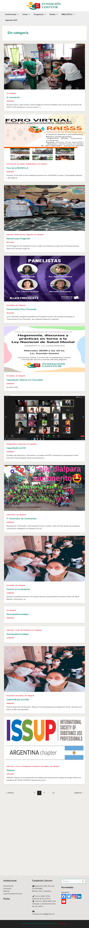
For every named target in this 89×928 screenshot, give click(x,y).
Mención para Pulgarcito (18, 238)
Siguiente (79, 792)
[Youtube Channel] (63, 901)
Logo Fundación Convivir (12, 893)
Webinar (10, 770)
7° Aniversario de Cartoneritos (21, 518)
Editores (6, 891)
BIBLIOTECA (67, 14)
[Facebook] (63, 896)
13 (53, 792)
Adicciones (10, 630)
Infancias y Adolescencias (15, 235)
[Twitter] (69, 896)
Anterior (9, 792)
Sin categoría (11, 93)
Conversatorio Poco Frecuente (21, 309)
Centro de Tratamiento (23, 630)
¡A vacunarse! (13, 97)
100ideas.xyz (61, 923)
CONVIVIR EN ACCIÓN (17, 699)
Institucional (10, 14)
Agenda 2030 (11, 20)
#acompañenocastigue (17, 614)
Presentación (8, 886)
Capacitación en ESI (16, 448)
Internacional (11, 164)
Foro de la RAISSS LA (17, 168)
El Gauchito (10, 696)
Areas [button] (25, 14)
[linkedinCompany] (79, 896)
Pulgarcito (29, 235)
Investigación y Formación (30, 766)
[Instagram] (74, 896)
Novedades (21, 164)
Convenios (7, 888)
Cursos (17, 766)
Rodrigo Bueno (31, 164)
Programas (39, 14)
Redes (53, 14)
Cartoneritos (11, 515)
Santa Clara (22, 444)
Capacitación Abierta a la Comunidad (24, 379)
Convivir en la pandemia (18, 589)
